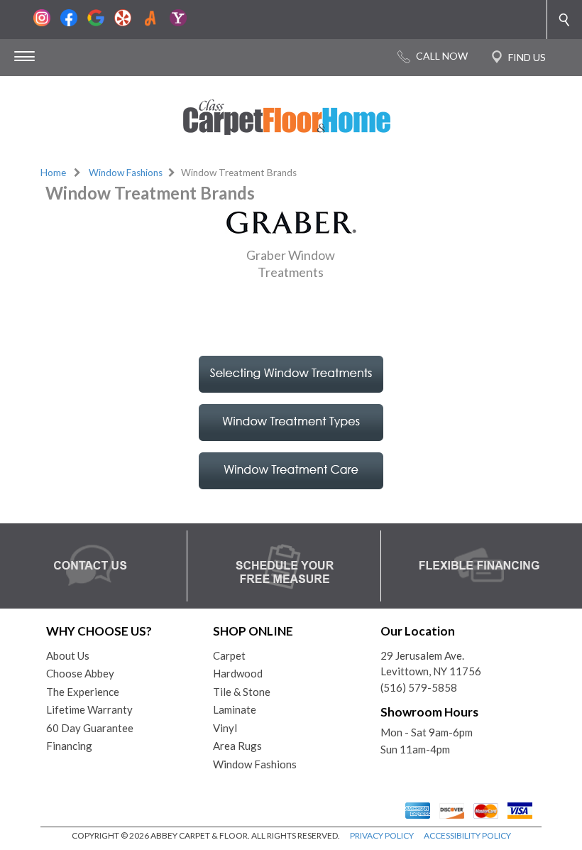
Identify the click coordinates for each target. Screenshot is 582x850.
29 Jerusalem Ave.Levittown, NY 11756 (430, 663)
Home (53, 172)
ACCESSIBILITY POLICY (467, 835)
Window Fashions (126, 172)
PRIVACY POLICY (382, 835)
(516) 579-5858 (418, 687)
